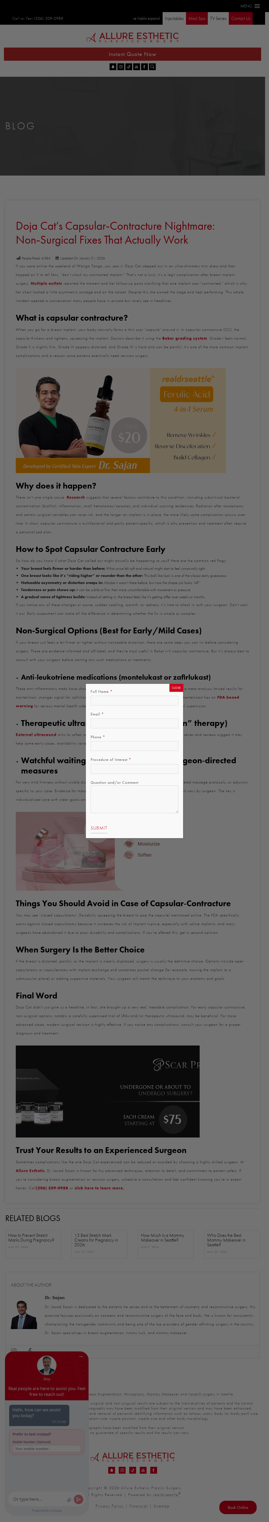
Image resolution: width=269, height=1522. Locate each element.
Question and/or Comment (114, 782)
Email (97, 714)
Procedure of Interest (111, 759)
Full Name (102, 691)
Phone (98, 737)
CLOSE (176, 688)
